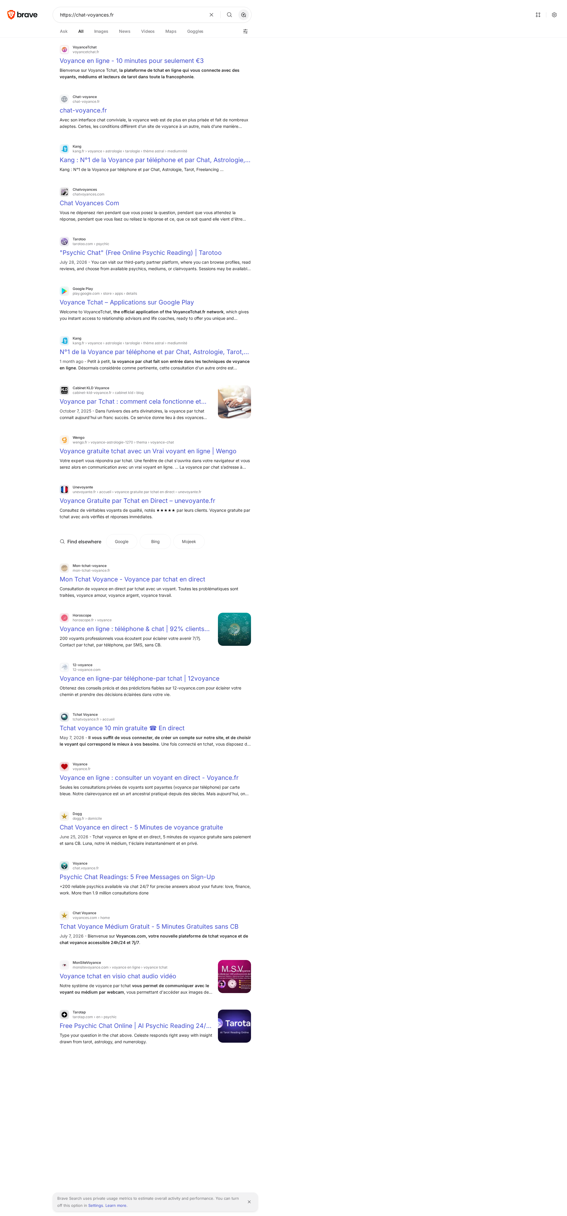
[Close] (249, 1202)
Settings (95, 1205)
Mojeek (189, 541)
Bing (155, 541)
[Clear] (211, 14)
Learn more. (116, 1205)
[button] (243, 14)
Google (121, 541)
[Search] (229, 14)
